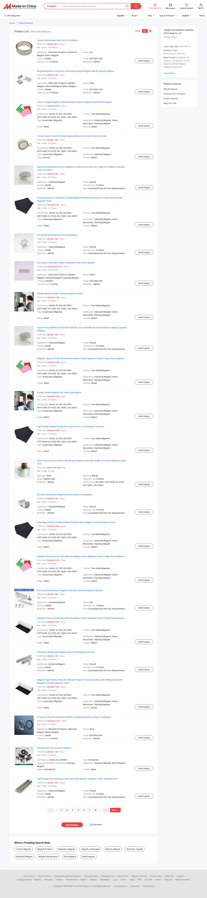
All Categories (13, 15)
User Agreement (120, 886)
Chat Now (97, 824)
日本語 (132, 879)
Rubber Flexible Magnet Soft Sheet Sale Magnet (59, 392)
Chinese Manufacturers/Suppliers (67, 876)
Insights (180, 876)
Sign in (201, 8)
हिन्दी (139, 879)
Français (59, 879)
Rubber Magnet (171, 98)
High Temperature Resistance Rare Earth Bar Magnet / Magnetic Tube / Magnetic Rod (77, 778)
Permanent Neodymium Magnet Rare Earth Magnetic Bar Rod (66, 652)
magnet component (90, 849)
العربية (114, 879)
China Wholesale (91, 876)
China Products (44, 876)
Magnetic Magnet (66, 849)
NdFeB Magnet (171, 89)
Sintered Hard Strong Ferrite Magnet (54, 747)
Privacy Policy (148, 886)
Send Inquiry (144, 60)
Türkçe (158, 879)
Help (150, 15)
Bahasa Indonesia (182, 879)
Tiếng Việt (168, 879)
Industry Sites (123, 876)
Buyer (134, 15)
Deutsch (93, 879)
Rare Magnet (70, 856)
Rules (202, 15)
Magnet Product (44, 849)
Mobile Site (169, 876)
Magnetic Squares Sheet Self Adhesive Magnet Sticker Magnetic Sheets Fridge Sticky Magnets (80, 358)
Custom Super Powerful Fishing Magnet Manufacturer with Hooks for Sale (71, 136)
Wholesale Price (107, 876)
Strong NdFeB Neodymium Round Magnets (57, 234)
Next (115, 810)
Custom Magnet (23, 849)
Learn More (170, 73)
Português (48, 879)
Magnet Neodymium (48, 856)
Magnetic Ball (170, 103)
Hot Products (29, 876)
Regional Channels (139, 876)
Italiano (84, 879)
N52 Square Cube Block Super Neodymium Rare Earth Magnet (66, 262)
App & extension (167, 15)
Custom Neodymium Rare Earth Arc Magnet (57, 40)
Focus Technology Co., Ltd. (84, 886)
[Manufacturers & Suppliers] (19, 6)
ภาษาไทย (148, 879)
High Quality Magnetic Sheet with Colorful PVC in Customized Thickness (70, 426)
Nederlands (104, 879)
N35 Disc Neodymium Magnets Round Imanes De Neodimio (64, 494)
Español (37, 879)
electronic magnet (134, 849)
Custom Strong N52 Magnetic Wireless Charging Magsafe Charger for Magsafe (74, 717)
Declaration (135, 886)
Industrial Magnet (24, 856)
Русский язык (71, 879)
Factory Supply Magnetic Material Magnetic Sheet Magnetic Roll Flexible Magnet (74, 101)
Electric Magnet (113, 849)
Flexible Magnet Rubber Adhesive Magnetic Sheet (60, 293)
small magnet (88, 856)
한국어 (123, 879)
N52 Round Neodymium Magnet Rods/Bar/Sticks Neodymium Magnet (70, 590)
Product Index (156, 876)
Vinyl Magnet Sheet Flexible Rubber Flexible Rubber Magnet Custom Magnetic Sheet (76, 522)
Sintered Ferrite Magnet (174, 93)
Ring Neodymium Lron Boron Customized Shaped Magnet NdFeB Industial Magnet (75, 71)
